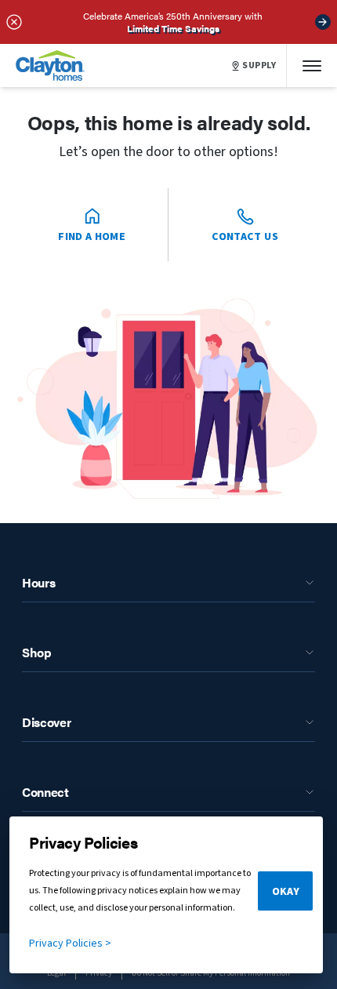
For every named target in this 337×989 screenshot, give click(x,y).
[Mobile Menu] (312, 65)
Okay (285, 892)
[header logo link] (50, 65)
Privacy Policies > (70, 943)
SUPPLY (259, 66)
